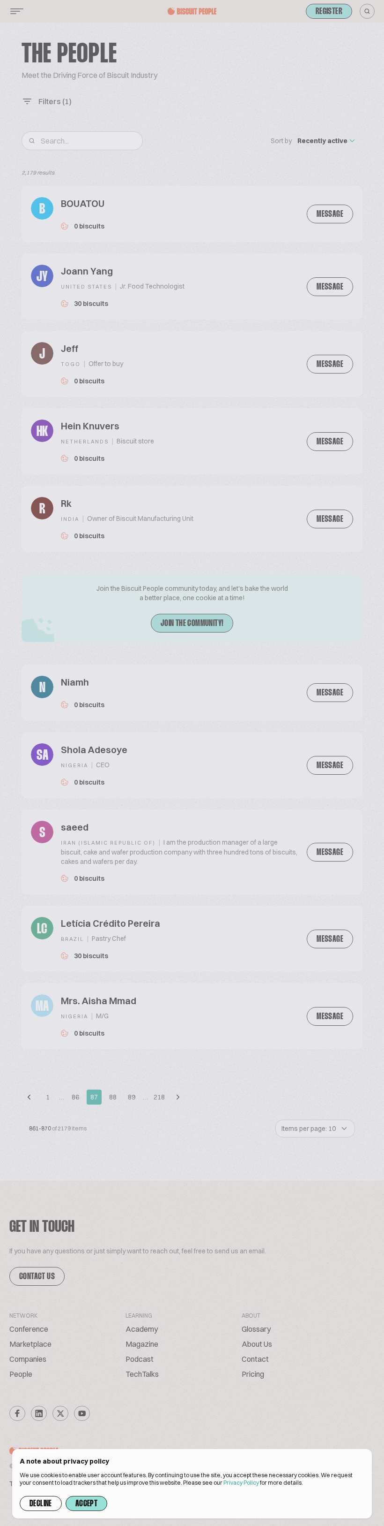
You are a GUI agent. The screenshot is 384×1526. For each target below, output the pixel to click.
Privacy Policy (241, 1482)
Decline (41, 1504)
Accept (86, 1504)
